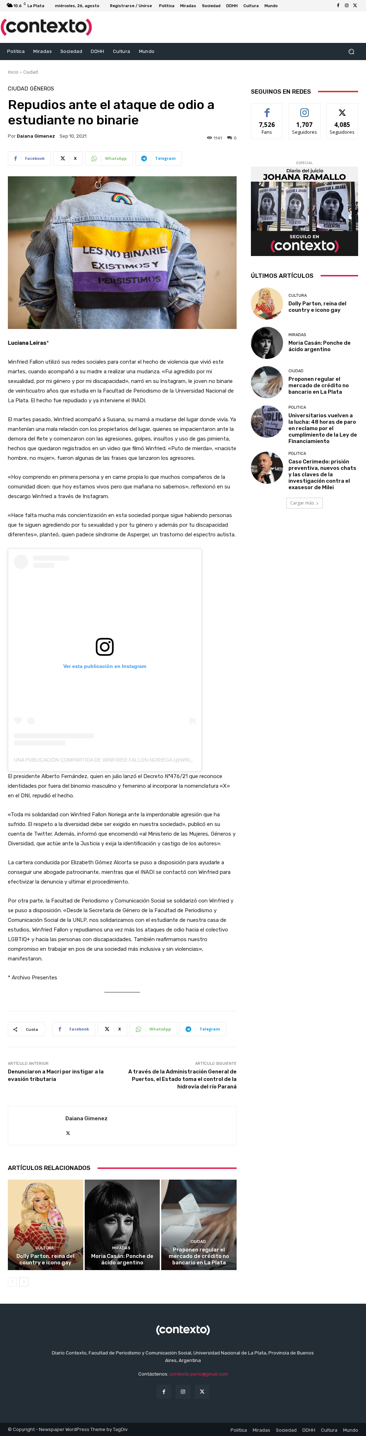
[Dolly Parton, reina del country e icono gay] (45, 1225)
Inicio (13, 72)
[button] (351, 51)
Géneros (42, 89)
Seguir (304, 109)
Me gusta (267, 109)
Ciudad (30, 72)
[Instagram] (346, 5)
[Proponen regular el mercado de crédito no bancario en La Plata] (199, 1225)
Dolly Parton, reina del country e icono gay (45, 1259)
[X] (355, 5)
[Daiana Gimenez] (36, 1125)
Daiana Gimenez (36, 136)
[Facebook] (338, 5)
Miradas (121, 1248)
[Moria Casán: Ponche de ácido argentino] (122, 1225)
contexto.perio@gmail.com (198, 1374)
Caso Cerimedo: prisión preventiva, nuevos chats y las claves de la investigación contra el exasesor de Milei (322, 474)
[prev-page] (12, 1282)
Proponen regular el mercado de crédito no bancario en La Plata (199, 1256)
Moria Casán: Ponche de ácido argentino (122, 1259)
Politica (297, 407)
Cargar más (302, 503)
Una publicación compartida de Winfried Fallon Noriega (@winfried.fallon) (120, 760)
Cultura (44, 1248)
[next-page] (23, 1282)
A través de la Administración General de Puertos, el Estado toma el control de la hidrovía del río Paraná (182, 1079)
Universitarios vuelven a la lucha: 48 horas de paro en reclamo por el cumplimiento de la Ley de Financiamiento (322, 428)
